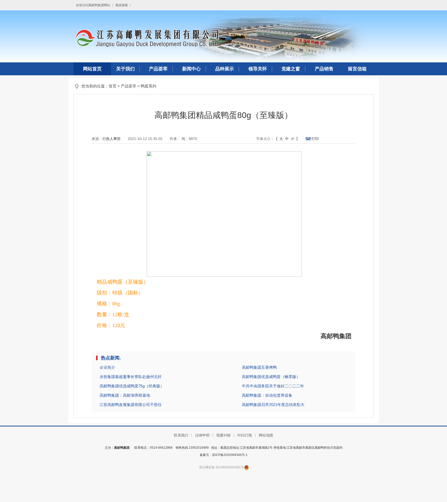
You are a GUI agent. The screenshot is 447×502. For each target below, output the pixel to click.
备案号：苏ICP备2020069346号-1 (224, 455)
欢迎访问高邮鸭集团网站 (93, 5)
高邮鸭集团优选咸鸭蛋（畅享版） (271, 376)
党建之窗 (290, 68)
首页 (112, 86)
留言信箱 (357, 68)
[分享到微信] (333, 139)
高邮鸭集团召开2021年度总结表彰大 (273, 404)
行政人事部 (111, 139)
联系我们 (181, 435)
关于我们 (125, 68)
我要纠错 (223, 435)
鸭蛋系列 (148, 86)
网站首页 (92, 68)
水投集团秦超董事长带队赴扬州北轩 (131, 376)
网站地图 (266, 435)
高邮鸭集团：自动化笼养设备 (267, 395)
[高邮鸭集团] (223, 36)
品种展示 (224, 68)
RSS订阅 (244, 435)
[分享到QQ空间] (352, 139)
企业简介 (107, 367)
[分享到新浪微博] (342, 139)
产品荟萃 (158, 68)
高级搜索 (121, 5)
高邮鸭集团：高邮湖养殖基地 (125, 395)
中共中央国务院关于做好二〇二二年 (273, 386)
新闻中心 (191, 68)
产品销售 (324, 68)
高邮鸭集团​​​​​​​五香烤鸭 (259, 367)
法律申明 (202, 435)
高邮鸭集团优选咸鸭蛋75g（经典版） (132, 386)
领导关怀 (257, 68)
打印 (315, 139)
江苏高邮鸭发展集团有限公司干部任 (131, 404)
